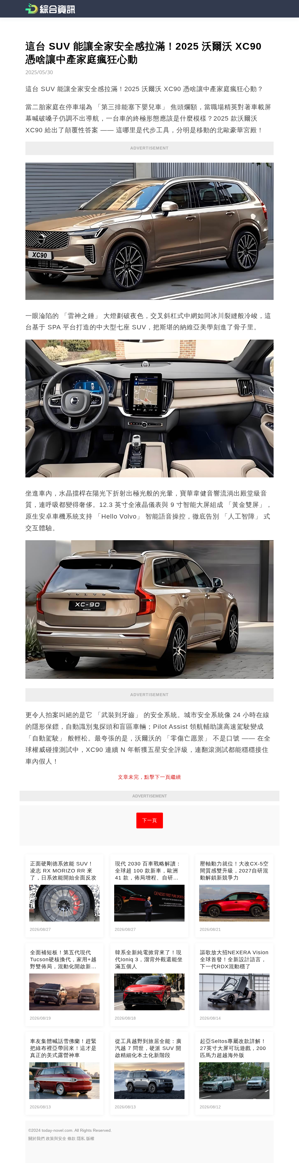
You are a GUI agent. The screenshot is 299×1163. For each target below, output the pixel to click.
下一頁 (149, 820)
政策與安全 (56, 1138)
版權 (90, 1138)
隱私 (81, 1138)
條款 (71, 1138)
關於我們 (36, 1138)
